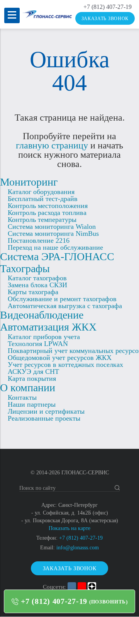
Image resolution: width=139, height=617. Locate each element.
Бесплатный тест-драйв (43, 199)
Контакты (22, 397)
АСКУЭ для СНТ (33, 371)
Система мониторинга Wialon (52, 226)
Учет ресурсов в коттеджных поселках (65, 364)
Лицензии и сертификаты (46, 411)
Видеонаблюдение (41, 315)
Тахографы (25, 268)
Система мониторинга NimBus (53, 233)
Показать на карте (69, 528)
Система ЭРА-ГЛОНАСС (57, 256)
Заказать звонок (105, 18)
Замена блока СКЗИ (37, 285)
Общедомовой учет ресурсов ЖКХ (60, 357)
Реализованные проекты (44, 418)
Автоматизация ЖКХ (48, 327)
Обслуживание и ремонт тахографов (62, 299)
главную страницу (52, 145)
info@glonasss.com (77, 548)
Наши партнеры (32, 404)
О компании (27, 388)
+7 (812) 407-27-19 (107, 7)
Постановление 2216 (39, 240)
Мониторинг (29, 182)
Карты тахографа (33, 292)
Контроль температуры (42, 219)
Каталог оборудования (41, 192)
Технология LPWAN (38, 344)
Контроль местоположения (48, 206)
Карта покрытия (32, 378)
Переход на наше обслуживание (55, 247)
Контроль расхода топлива (47, 212)
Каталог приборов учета (44, 337)
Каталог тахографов (37, 278)
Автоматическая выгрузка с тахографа (65, 306)
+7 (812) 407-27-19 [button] (54, 601)
